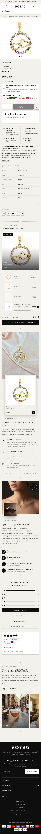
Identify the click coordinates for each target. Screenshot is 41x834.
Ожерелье (17, 296)
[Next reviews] (38, 117)
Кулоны (10, 16)
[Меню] (2, 6)
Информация (7, 791)
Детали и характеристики (12, 166)
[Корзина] (38, 6)
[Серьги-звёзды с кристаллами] (8, 307)
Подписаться (32, 771)
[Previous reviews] (3, 117)
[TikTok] (25, 815)
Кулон (8, 407)
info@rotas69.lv (20, 804)
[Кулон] (20, 390)
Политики (6, 796)
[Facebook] (16, 815)
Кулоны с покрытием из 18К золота (23, 16)
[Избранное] (34, 6)
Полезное (6, 785)
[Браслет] (8, 277)
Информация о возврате (31, 133)
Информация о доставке (13, 91)
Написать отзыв (20, 610)
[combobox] (22, 11)
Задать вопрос (20, 615)
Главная (4, 16)
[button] (20, 117)
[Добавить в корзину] (33, 412)
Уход (4, 204)
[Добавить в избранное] (36, 107)
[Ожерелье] (8, 297)
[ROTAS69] (20, 747)
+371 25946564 (20, 807)
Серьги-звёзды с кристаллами (22, 304)
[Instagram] (20, 815)
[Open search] (4, 626)
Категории (6, 780)
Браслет (17, 276)
